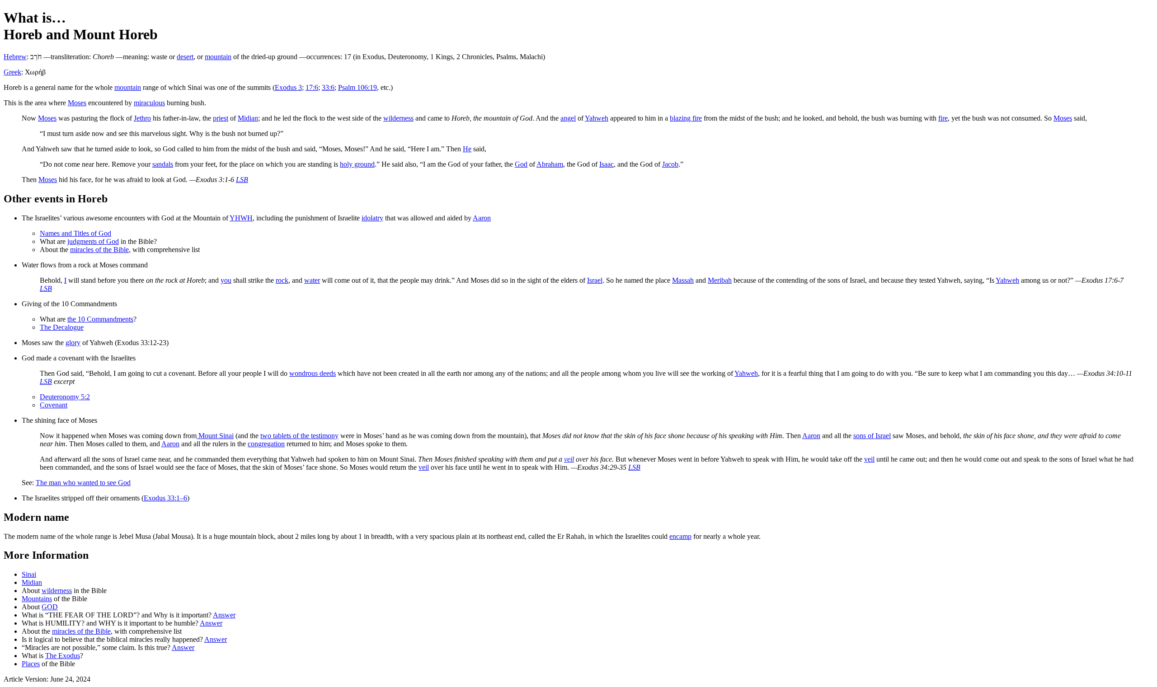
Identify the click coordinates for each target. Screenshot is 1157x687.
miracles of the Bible (99, 249)
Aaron (482, 218)
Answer (224, 615)
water (312, 280)
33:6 (328, 87)
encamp (680, 536)
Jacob (670, 164)
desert (185, 57)
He (467, 149)
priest (220, 118)
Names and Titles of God (75, 233)
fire (943, 118)
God (521, 164)
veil (569, 459)
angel (568, 118)
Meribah (720, 280)
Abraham (549, 164)
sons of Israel (872, 435)
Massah (683, 280)
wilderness (398, 118)
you (226, 280)
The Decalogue (62, 327)
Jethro (142, 118)
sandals (162, 164)
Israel (594, 280)
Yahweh (596, 118)
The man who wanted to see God (83, 482)
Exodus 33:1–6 (165, 498)
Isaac (606, 164)
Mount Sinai (215, 435)
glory (73, 342)
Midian (248, 118)
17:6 (312, 87)
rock (282, 280)
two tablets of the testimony (299, 435)
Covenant (53, 405)
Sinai (29, 574)
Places (31, 664)
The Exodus (62, 655)
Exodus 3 (288, 87)
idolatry (372, 218)
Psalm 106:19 (357, 87)
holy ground (357, 164)
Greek (12, 72)
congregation (266, 444)
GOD (50, 607)
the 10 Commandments (100, 319)
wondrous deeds (312, 373)
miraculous (149, 103)
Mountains (37, 599)
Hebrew (15, 57)
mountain (218, 57)
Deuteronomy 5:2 (65, 397)
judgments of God (93, 241)
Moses (77, 103)
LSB (242, 179)
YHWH (241, 218)
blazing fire (686, 118)
